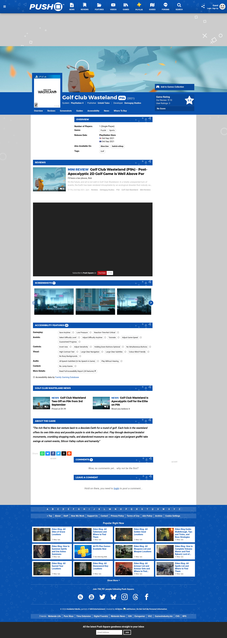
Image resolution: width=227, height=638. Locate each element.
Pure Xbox (68, 616)
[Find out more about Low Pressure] (91, 332)
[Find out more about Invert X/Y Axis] (71, 347)
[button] (151, 303)
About (58, 516)
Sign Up (215, 8)
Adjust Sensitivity (81, 347)
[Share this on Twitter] (58, 453)
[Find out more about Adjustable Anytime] (105, 337)
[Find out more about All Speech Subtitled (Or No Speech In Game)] (98, 361)
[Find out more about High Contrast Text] (77, 352)
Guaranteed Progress (68, 342)
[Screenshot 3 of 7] (136, 301)
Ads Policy (147, 516)
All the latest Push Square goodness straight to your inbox (113, 626)
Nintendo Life (54, 616)
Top (50, 516)
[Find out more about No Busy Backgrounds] (80, 356)
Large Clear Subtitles (114, 352)
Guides (79, 111)
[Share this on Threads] (63, 453)
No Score (161, 108)
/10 (170, 100)
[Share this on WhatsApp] (42, 453)
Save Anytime (64, 332)
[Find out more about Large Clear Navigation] (102, 352)
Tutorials (112, 337)
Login (209, 8)
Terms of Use (133, 516)
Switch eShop (117, 146)
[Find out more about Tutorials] (119, 337)
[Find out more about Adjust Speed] (141, 337)
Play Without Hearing (110, 361)
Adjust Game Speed (130, 337)
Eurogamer (140, 616)
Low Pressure (82, 332)
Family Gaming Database (67, 377)
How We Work (77, 516)
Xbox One (105, 146)
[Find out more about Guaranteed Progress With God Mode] (80, 342)
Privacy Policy (117, 516)
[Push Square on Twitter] (102, 597)
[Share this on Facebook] (53, 453)
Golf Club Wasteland (93, 97)
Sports (112, 130)
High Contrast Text (66, 352)
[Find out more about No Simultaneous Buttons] (150, 347)
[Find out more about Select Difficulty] (79, 337)
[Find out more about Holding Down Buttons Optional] (123, 347)
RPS (184, 616)
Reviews (51, 111)
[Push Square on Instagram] (124, 597)
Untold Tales (104, 103)
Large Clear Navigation (90, 352)
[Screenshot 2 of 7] (95, 301)
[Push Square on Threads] (135, 597)
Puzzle (103, 130)
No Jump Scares (66, 366)
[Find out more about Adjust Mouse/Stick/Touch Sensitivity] (91, 347)
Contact (104, 516)
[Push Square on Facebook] (146, 597)
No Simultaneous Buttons (136, 347)
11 (63, 189)
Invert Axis (63, 347)
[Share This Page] (203, 6)
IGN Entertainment (97, 609)
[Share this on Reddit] (69, 453)
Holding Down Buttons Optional (107, 347)
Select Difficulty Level (67, 337)
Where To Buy (120, 111)
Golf (102, 151)
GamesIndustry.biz (164, 616)
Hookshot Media (73, 609)
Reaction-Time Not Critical (104, 332)
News (106, 111)
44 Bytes (118, 609)
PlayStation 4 (77, 103)
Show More (113, 580)
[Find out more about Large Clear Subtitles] (125, 352)
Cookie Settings (172, 516)
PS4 (118, 190)
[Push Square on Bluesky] (113, 597)
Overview (38, 111)
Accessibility (93, 111)
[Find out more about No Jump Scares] (75, 366)
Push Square (88, 273)
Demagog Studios (132, 103)
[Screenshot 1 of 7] (54, 301)
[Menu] (4, 6)
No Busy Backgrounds (68, 356)
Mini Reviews (145, 190)
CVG (178, 616)
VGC (150, 616)
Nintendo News (118, 616)
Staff (65, 516)
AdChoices (130, 609)
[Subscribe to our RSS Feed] (80, 597)
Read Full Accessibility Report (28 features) (76, 371)
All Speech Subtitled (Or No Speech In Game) (77, 361)
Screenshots (66, 111)
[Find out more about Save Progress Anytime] (73, 332)
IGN (130, 616)
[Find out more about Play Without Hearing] (121, 361)
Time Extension (83, 616)
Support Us (92, 516)
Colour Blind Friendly (137, 352)
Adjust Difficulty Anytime (92, 337)
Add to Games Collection (172, 87)
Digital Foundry (101, 616)
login (116, 488)
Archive (158, 516)
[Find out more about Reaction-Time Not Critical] (118, 332)
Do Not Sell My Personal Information (152, 609)
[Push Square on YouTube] (91, 597)
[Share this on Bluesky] (47, 453)
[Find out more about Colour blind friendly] (148, 352)
